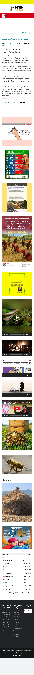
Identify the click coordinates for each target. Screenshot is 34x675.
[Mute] (27, 334)
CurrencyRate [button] (26, 593)
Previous (23, 32)
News (4, 45)
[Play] (4, 334)
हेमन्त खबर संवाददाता (8, 43)
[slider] (16, 334)
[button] (17, 317)
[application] (17, 317)
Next (29, 32)
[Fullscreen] (29, 334)
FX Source (18, 593)
